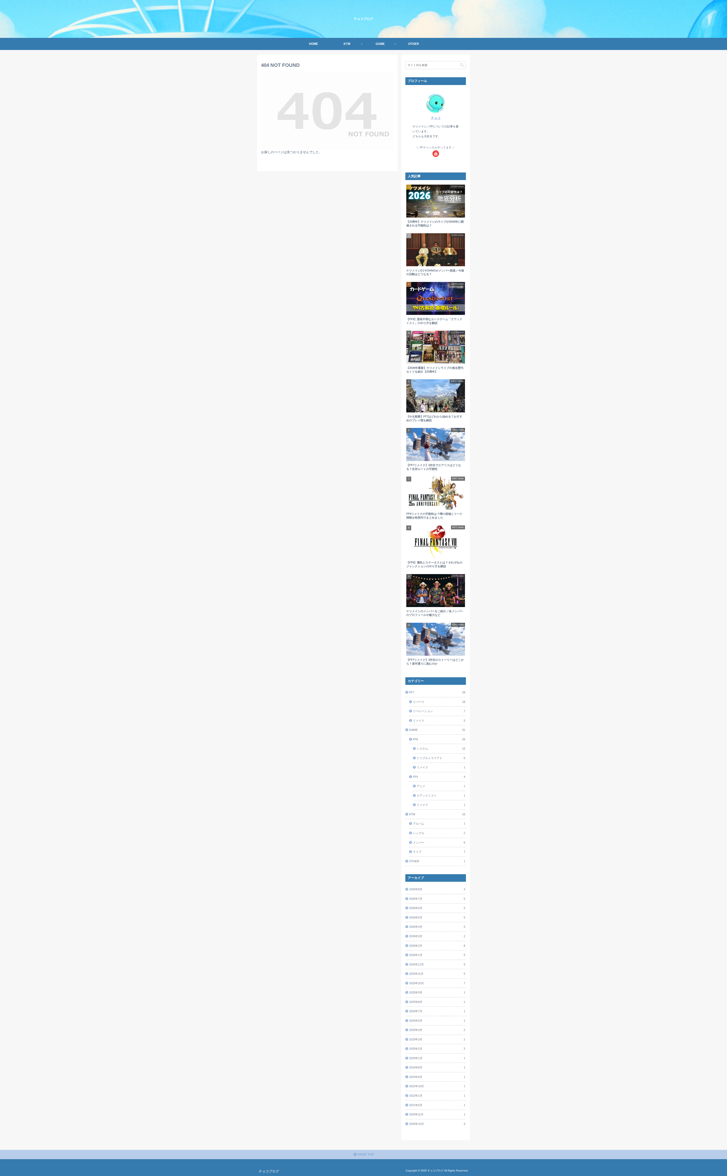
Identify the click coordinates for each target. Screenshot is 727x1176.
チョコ (436, 118)
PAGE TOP (365, 1154)
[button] (462, 65)
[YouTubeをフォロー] (435, 153)
